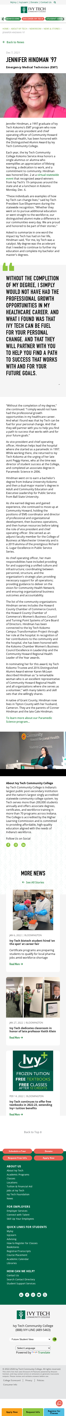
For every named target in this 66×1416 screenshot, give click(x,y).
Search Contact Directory (21, 1279)
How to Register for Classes (22, 1243)
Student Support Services (21, 1283)
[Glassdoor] (45, 1295)
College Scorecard (11, 1380)
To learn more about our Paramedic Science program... (29, 719)
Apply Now (12, 1412)
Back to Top (31, 1132)
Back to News (15, 42)
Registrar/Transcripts (19, 1251)
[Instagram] (16, 845)
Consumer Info (10, 1384)
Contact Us (13, 1275)
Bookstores (13, 1247)
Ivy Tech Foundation (18, 1194)
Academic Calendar (18, 1259)
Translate (44, 1352)
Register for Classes (54, 1412)
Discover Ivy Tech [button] (33, 18)
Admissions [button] (13, 18)
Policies (40, 1380)
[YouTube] (39, 1295)
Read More (14, 964)
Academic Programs (18, 1174)
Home (6, 28)
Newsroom (35, 28)
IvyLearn (11, 1235)
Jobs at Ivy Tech (15, 1190)
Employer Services (17, 1210)
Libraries (12, 1263)
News (10, 1198)
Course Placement (17, 1255)
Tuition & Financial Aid (19, 1186)
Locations (12, 1182)
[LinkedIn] (23, 845)
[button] (46, 2)
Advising (11, 1239)
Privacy (28, 1380)
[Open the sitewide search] (55, 2)
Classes (11, 1178)
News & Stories (52, 28)
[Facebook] (8, 845)
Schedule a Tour (17, 1151)
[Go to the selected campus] (54, 1339)
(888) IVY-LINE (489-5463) (33, 1330)
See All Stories (35, 882)
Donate (48, 1151)
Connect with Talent (18, 1214)
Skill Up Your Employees (20, 1218)
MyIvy (10, 1231)
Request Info (33, 1412)
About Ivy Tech (19, 28)
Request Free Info (17, 1157)
